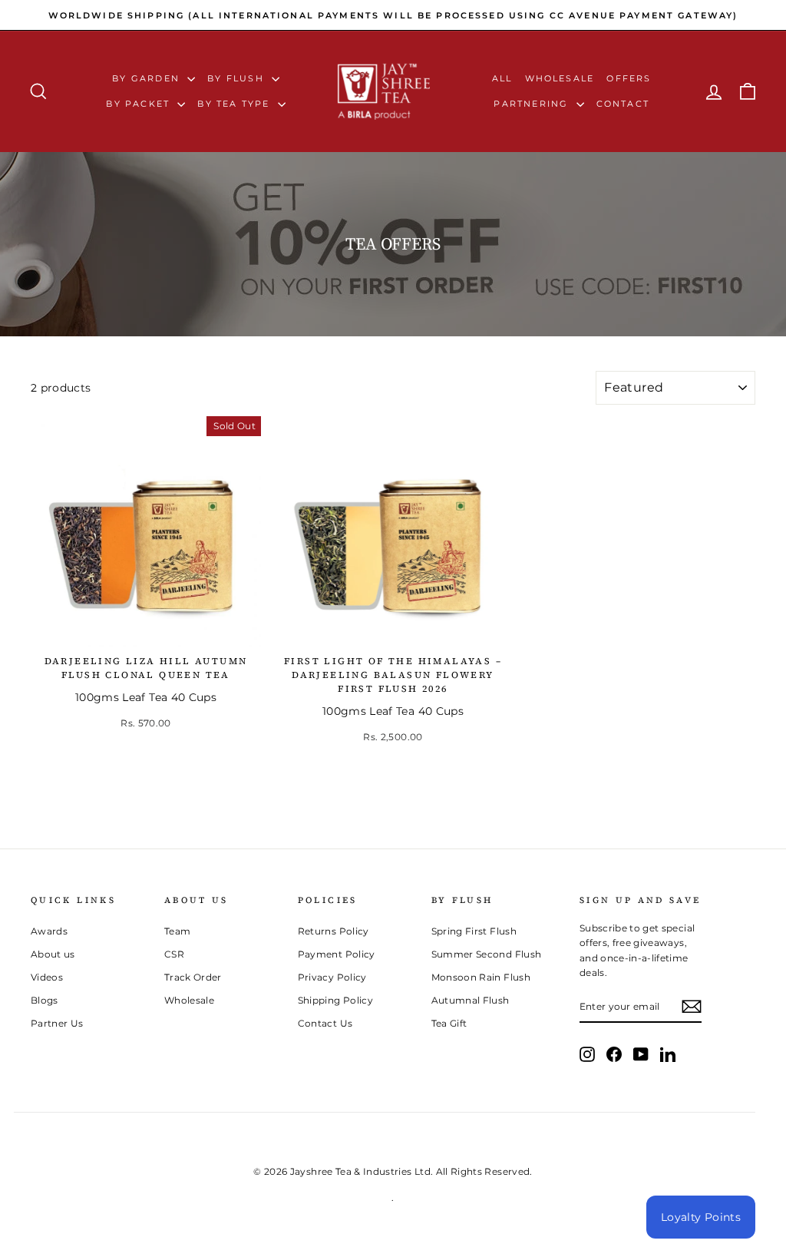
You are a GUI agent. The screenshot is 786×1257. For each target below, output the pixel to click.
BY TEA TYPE (235, 103)
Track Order (193, 977)
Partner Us (57, 1023)
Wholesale (560, 78)
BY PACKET (139, 103)
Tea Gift (449, 1023)
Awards (49, 931)
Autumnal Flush (470, 1000)
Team (177, 931)
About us (53, 954)
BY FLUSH (237, 78)
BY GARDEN (147, 78)
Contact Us (325, 1023)
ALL (502, 78)
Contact (622, 103)
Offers (628, 78)
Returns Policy (333, 931)
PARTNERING (533, 103)
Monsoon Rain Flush (480, 977)
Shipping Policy (335, 1000)
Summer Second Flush (486, 954)
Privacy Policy (332, 977)
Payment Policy (336, 954)
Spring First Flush (474, 931)
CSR (174, 954)
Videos (47, 977)
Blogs (44, 1000)
